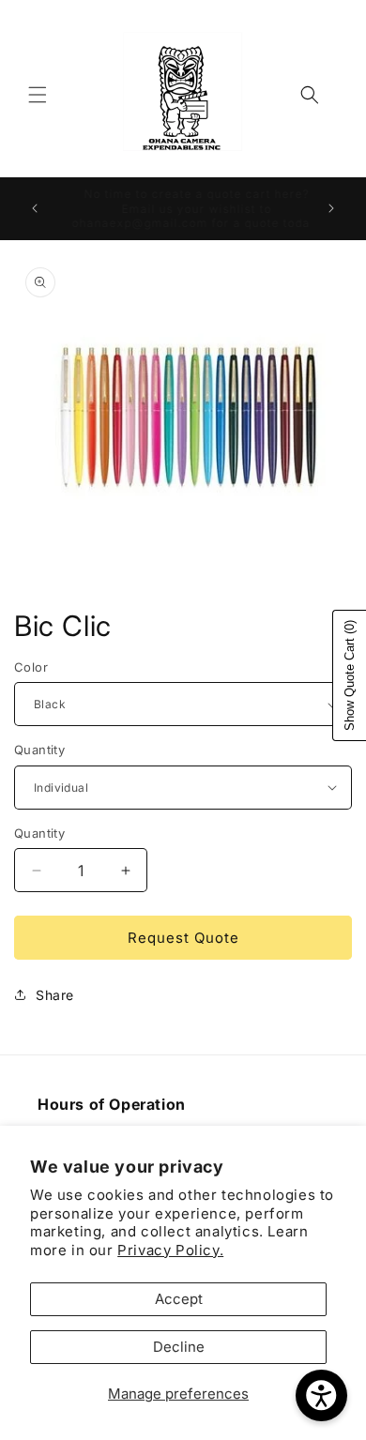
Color (31, 667)
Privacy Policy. (170, 1250)
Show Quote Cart (350, 675)
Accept (179, 1299)
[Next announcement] (331, 208)
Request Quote (183, 938)
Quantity (39, 749)
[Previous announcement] (34, 208)
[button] (37, 94)
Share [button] (55, 995)
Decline (179, 1347)
